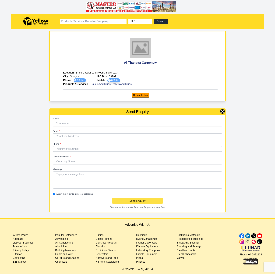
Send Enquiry (137, 201)
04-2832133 (255, 254)
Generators (102, 254)
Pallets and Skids (122, 84)
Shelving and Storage (189, 246)
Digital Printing (104, 238)
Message (58, 169)
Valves (180, 258)
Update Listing (140, 95)
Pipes (139, 258)
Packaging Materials (188, 235)
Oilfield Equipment (146, 254)
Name (56, 118)
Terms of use (20, 246)
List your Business (23, 242)
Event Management (147, 238)
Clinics (99, 235)
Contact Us (19, 258)
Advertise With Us (137, 224)
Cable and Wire (64, 254)
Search (161, 21)
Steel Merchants (186, 250)
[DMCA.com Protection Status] (250, 260)
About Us (18, 238)
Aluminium (61, 246)
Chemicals (61, 261)
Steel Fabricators (186, 254)
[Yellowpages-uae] (35, 21)
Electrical (101, 246)
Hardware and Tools (107, 258)
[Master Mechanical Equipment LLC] (137, 6)
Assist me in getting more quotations (74, 194)
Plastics (140, 261)
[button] (80, 80)
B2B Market (19, 261)
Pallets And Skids (101, 84)
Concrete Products (106, 242)
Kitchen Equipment (147, 246)
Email (56, 131)
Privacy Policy (21, 250)
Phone (57, 144)
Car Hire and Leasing (67, 258)
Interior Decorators (146, 242)
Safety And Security (188, 242)
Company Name (62, 156)
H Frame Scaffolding (107, 261)
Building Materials (65, 250)
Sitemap (17, 254)
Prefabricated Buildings (190, 238)
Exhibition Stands (106, 250)
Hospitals (141, 235)
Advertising (61, 238)
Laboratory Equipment (148, 250)
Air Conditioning (64, 242)
